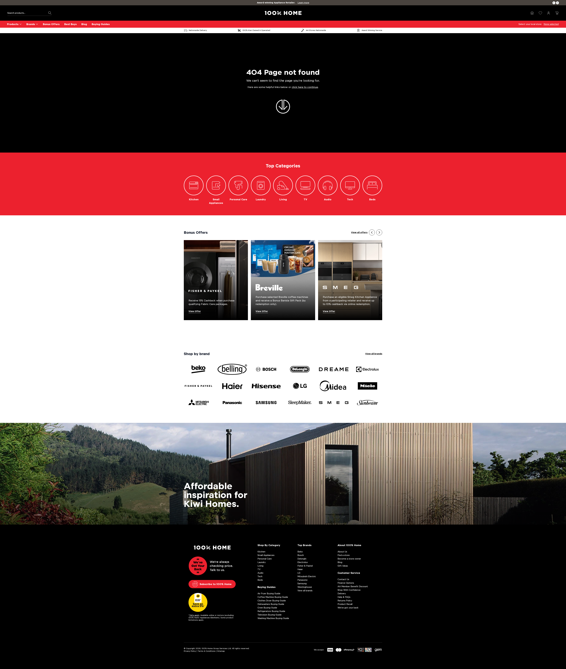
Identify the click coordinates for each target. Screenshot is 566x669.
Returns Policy (345, 600)
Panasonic (302, 580)
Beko (300, 551)
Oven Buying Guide (267, 608)
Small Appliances (266, 555)
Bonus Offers (51, 24)
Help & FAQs (344, 597)
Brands (30, 24)
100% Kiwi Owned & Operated (256, 30)
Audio (260, 573)
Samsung (302, 583)
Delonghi (301, 559)
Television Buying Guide (270, 615)
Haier (300, 569)
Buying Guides (101, 24)
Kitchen (261, 551)
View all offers (359, 232)
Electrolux (302, 562)
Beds (260, 580)
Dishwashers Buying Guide (271, 604)
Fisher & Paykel (305, 566)
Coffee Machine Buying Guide (273, 597)
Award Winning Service (372, 30)
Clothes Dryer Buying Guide (272, 600)
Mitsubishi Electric (306, 576)
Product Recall (345, 604)
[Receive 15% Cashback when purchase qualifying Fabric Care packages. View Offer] (216, 280)
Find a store (344, 555)
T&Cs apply (194, 615)
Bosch (300, 555)
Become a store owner (349, 559)
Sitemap (221, 651)
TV (259, 569)
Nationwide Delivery (198, 30)
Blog (84, 24)
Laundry (262, 562)
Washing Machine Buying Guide (273, 618)
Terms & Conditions (206, 651)
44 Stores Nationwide (316, 30)
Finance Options (346, 583)
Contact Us (343, 579)
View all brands (373, 354)
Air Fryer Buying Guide (269, 593)
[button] (553, 2)
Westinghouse (304, 587)
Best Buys (70, 24)
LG (298, 573)
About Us (342, 551)
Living (260, 566)
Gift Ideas (343, 566)
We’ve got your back (348, 608)
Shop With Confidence (349, 590)
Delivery (342, 593)
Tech (260, 576)
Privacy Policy (190, 651)
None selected (551, 24)
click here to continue (305, 87)
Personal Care (265, 559)
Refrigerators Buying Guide (271, 611)
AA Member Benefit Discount (353, 586)
